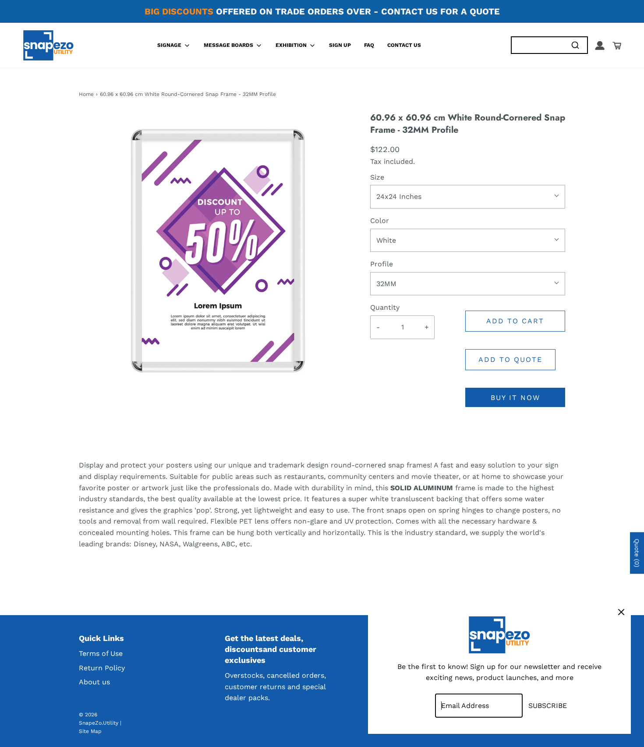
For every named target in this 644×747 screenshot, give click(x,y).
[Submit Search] (575, 45)
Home (86, 94)
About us (94, 682)
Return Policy (102, 668)
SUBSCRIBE (547, 705)
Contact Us (404, 45)
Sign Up (340, 45)
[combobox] (537, 45)
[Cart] (617, 45)
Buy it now (515, 397)
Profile (381, 264)
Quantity (385, 307)
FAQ (369, 45)
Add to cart (515, 321)
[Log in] (599, 45)
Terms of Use (101, 653)
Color (379, 220)
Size (377, 177)
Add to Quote (510, 359)
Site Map (90, 731)
